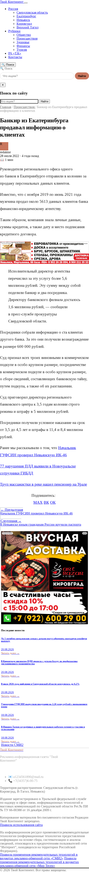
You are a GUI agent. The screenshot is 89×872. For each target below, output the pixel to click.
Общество (24, 35)
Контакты (15, 57)
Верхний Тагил (27, 27)
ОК (53, 502)
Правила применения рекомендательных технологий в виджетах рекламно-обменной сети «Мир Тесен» (39, 862)
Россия (13, 9)
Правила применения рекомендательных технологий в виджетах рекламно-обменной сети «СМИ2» (39, 856)
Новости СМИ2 (12, 745)
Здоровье (23, 42)
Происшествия (27, 38)
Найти (82, 76)
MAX (38, 502)
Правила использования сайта (21, 825)
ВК (46, 502)
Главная (5, 107)
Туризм (22, 49)
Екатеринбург (26, 16)
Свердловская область (32, 12)
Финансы (23, 46)
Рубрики (14, 31)
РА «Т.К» (14, 53)
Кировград (24, 23)
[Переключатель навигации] (26, 3)
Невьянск (23, 20)
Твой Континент (12, 2)
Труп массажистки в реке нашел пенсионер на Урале (43, 484)
